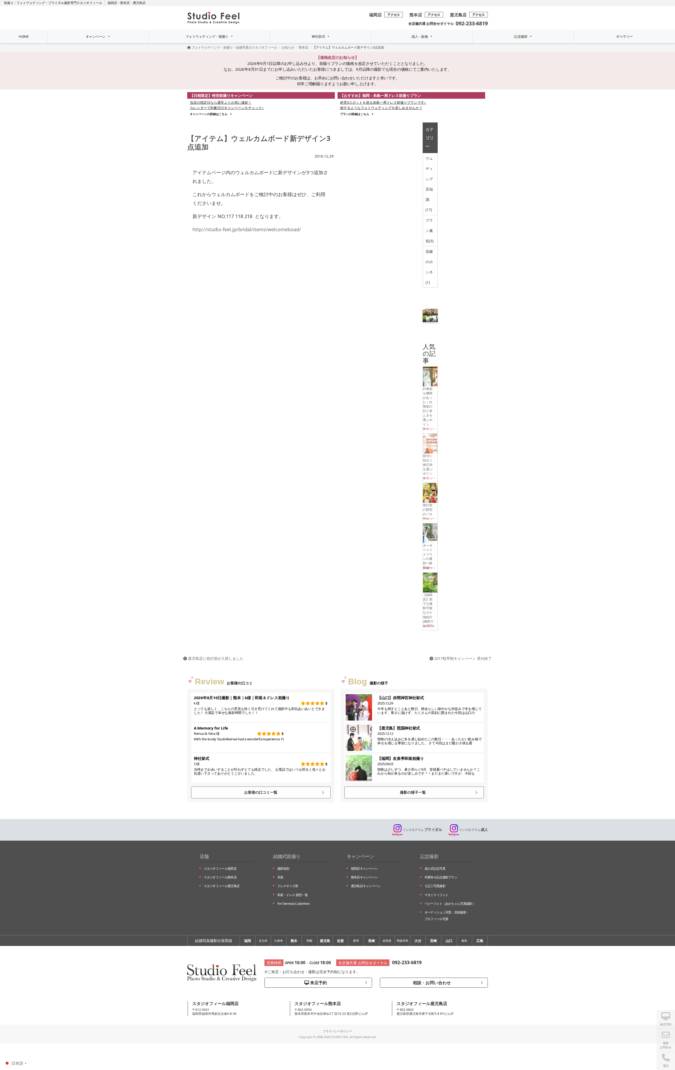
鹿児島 (325, 940)
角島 (464, 941)
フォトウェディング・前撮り (207, 36)
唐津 (356, 941)
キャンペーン (95, 36)
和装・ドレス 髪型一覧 (292, 895)
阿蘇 (309, 941)
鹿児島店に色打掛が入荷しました (215, 658)
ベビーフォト (450, 903)
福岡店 (112, 3)
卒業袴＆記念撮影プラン (441, 877)
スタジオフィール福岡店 (220, 868)
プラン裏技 (429, 230)
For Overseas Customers (293, 903)
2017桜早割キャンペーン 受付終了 (462, 658)
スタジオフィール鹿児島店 (222, 886)
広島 (479, 940)
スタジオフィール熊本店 (220, 877)
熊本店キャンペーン (364, 877)
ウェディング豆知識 (429, 184)
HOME (23, 36)
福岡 (247, 940)
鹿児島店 (139, 3)
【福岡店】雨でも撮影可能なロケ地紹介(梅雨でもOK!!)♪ (429, 610)
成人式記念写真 (435, 868)
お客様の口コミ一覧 (260, 792)
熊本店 (125, 3)
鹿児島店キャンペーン (366, 886)
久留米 (278, 941)
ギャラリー (624, 36)
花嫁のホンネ (429, 267)
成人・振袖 (419, 36)
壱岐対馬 (402, 941)
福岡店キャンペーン (364, 868)
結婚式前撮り (287, 856)
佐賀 (340, 940)
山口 (449, 940)
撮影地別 (283, 868)
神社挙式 (318, 36)
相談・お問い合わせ (431, 983)
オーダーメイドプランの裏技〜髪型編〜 (427, 556)
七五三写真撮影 (435, 886)
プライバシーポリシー (337, 1031)
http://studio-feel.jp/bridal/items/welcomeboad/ (246, 229)
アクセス (393, 14)
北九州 (263, 941)
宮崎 (433, 940)
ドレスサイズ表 (287, 886)
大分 (417, 940)
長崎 (371, 940)
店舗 (204, 856)
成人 (473, 829)
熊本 (294, 940)
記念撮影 (520, 36)
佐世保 (387, 941)
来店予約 (318, 983)
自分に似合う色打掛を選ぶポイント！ (427, 466)
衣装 (280, 877)
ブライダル (422, 829)
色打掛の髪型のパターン (427, 511)
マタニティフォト (436, 895)
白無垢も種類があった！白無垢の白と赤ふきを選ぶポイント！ (427, 408)
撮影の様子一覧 (413, 792)
